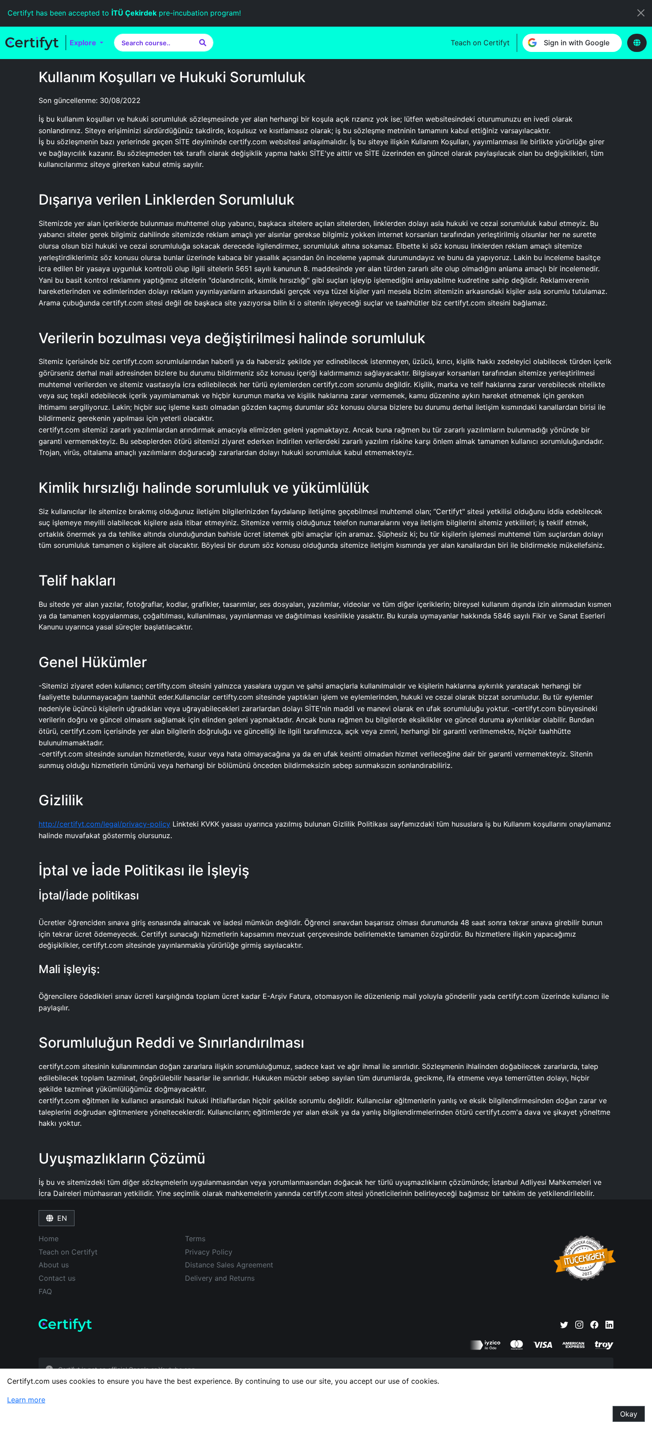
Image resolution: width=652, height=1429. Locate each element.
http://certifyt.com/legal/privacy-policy (104, 823)
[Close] (641, 12)
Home (49, 1238)
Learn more (26, 1399)
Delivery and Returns (220, 1278)
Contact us (57, 1278)
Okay (628, 1413)
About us (54, 1264)
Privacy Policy (208, 1251)
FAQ (45, 1291)
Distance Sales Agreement (229, 1264)
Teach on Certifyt (480, 42)
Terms (195, 1238)
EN (61, 1218)
